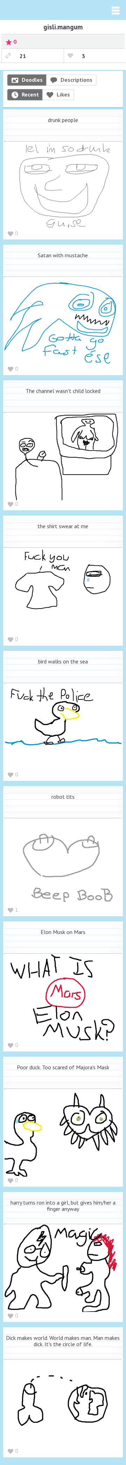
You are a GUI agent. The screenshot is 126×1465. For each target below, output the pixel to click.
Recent (30, 94)
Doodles (32, 79)
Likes (63, 94)
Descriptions (76, 79)
